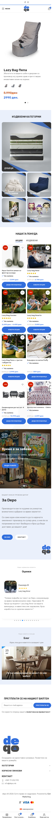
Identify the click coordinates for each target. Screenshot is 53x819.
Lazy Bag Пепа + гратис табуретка (32, 591)
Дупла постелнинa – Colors (39, 407)
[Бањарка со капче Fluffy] (39, 346)
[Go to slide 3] (29, 486)
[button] (14, 285)
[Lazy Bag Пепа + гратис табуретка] (14, 346)
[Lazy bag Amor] (39, 256)
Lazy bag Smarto (34, 315)
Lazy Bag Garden (9, 315)
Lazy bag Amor (33, 270)
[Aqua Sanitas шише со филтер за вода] (14, 256)
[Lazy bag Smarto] (39, 301)
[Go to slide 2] (27, 102)
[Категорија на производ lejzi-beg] (39, 185)
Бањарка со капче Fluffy (37, 360)
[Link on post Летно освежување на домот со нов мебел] (26, 662)
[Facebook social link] (25, 2)
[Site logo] (26, 8)
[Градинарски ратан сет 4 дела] (14, 393)
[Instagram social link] (27, 2)
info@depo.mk (10, 783)
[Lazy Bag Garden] (14, 301)
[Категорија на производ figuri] (39, 210)
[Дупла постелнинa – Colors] (39, 393)
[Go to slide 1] (25, 102)
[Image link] (11, 745)
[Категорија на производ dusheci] (26, 147)
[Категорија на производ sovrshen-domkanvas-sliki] (14, 210)
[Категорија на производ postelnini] (14, 185)
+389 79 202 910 (12, 780)
